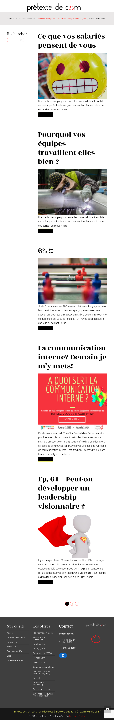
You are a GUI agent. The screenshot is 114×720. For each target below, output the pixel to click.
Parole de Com (39, 644)
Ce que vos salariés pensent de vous (71, 41)
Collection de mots (15, 660)
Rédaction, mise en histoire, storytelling (41, 672)
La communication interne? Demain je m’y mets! (72, 357)
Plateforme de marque (43, 633)
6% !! (45, 250)
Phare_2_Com (39, 649)
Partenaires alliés (14, 651)
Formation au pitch (41, 689)
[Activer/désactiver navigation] (104, 6)
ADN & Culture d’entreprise (39, 638)
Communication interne (43, 667)
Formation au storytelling (39, 684)
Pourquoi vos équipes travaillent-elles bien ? (66, 148)
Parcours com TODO (42, 653)
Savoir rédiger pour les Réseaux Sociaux (43, 695)
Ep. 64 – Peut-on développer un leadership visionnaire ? (65, 493)
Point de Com (39, 658)
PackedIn (37, 678)
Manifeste (11, 647)
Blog (9, 656)
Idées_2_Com (39, 662)
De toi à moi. (12, 642)
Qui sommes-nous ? (16, 637)
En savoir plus (45, 114)
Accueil (10, 633)
